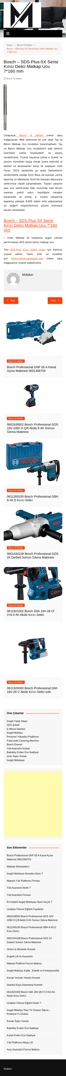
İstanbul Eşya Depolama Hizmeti (24, 985)
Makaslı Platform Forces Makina (24, 963)
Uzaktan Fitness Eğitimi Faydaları (25, 909)
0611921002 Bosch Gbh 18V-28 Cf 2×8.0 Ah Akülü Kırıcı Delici (31, 994)
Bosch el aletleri (31, 135)
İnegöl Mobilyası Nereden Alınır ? (25, 873)
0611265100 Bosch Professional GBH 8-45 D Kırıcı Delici (31, 929)
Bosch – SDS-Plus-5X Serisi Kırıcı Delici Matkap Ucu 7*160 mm (30, 225)
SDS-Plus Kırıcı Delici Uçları (27, 249)
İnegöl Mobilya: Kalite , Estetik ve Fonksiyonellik (33, 970)
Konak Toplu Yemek (18, 1021)
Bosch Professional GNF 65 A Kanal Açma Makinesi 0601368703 (30, 857)
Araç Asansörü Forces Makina (23, 1049)
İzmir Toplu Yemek (17, 756)
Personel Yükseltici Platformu (23, 736)
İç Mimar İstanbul (16, 729)
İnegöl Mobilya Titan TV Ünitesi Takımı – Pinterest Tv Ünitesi (28, 1012)
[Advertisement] (33, 804)
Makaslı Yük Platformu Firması (23, 880)
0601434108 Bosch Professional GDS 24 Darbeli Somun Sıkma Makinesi (29, 940)
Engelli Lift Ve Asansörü (20, 956)
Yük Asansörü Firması (19, 895)
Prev (12, 300)
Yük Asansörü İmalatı (18, 748)
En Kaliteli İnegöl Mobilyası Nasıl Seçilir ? (29, 902)
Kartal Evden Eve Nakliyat (21, 1035)
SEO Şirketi (13, 725)
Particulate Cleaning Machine (23, 740)
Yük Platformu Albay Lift (20, 1042)
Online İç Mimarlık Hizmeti (21, 949)
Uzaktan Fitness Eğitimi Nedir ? (24, 1003)
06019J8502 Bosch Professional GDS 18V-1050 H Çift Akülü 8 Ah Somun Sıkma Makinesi (32, 428)
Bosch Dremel (14, 744)
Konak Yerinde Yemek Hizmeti (23, 978)
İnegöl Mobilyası (16, 760)
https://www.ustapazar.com (27, 258)
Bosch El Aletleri (14, 78)
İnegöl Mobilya (15, 732)
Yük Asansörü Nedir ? (19, 887)
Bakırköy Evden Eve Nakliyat (22, 752)
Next (53, 300)
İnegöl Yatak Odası (17, 721)
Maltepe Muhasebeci (18, 866)
